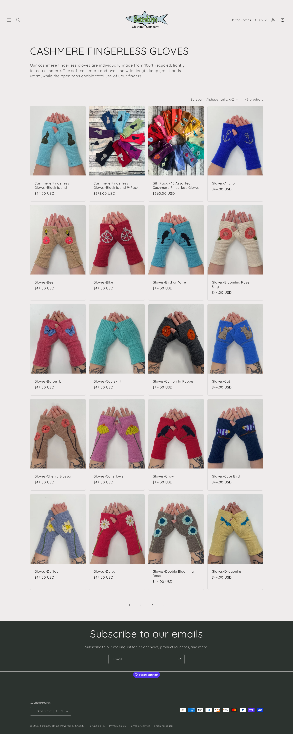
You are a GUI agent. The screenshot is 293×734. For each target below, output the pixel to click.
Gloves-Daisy (104, 571)
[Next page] (163, 605)
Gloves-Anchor (224, 183)
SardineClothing (50, 725)
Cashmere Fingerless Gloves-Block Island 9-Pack (116, 185)
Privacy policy (117, 725)
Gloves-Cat (221, 381)
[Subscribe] (179, 659)
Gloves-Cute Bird (226, 476)
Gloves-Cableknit (107, 381)
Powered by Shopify (72, 725)
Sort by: (196, 99)
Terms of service (140, 725)
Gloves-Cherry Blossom (54, 476)
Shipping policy (163, 725)
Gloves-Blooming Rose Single (230, 284)
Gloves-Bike (103, 282)
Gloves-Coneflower (109, 476)
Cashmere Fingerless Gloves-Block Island (51, 185)
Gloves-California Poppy (173, 381)
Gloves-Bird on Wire (169, 282)
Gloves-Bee (43, 282)
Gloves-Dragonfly (226, 571)
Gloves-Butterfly (48, 381)
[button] (9, 20)
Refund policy (97, 725)
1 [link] (129, 605)
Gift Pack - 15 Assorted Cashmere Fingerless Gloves (176, 185)
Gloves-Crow (163, 476)
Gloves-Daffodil (47, 571)
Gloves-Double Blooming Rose (173, 573)
